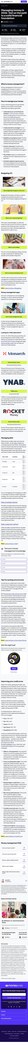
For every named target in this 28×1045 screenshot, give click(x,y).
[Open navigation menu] (2, 1)
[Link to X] (16, 1006)
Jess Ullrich (5, 21)
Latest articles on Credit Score (14, 836)
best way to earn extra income (14, 594)
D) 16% (3, 571)
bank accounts (14, 117)
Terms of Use (18, 1001)
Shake (14, 668)
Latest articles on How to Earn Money (15, 640)
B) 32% (3, 563)
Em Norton (7, 928)
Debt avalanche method (9, 524)
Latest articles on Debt (11, 543)
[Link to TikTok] (14, 1006)
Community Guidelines (14, 1035)
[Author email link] (26, 880)
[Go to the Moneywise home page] (8, 1)
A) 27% (3, 559)
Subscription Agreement (22, 1031)
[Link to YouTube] (19, 1006)
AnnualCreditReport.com (8, 744)
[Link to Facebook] (11, 1006)
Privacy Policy (17, 1002)
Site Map (22, 1033)
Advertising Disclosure (9, 1033)
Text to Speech (17, 1033)
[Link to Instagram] (8, 1006)
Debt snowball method (9, 502)
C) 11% (3, 567)
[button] (24, 848)
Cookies (9, 1031)
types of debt (18, 443)
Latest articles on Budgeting (13, 288)
